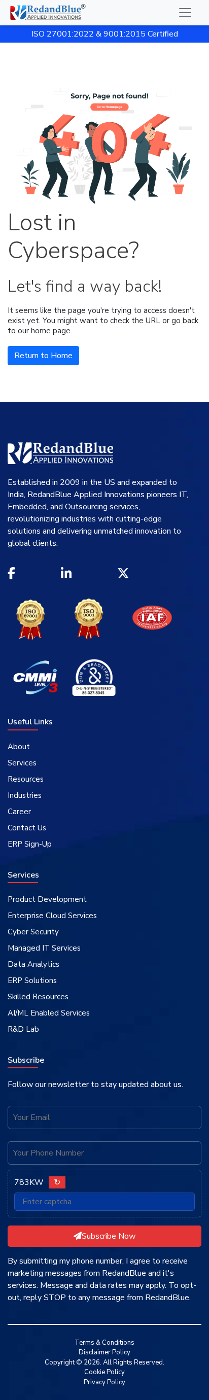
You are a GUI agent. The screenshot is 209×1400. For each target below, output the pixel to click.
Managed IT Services (44, 948)
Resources (26, 779)
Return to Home (43, 355)
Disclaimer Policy (104, 1352)
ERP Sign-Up (30, 844)
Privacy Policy (104, 1382)
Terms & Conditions (104, 1342)
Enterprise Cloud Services (52, 916)
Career (19, 812)
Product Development (47, 899)
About (19, 747)
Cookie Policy (104, 1372)
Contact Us (27, 828)
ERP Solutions (32, 980)
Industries (25, 795)
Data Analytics (33, 964)
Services (22, 763)
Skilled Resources (38, 997)
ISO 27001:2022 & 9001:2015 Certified (104, 34)
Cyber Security (33, 932)
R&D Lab (23, 1029)
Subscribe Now (108, 1236)
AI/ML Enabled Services (49, 1013)
